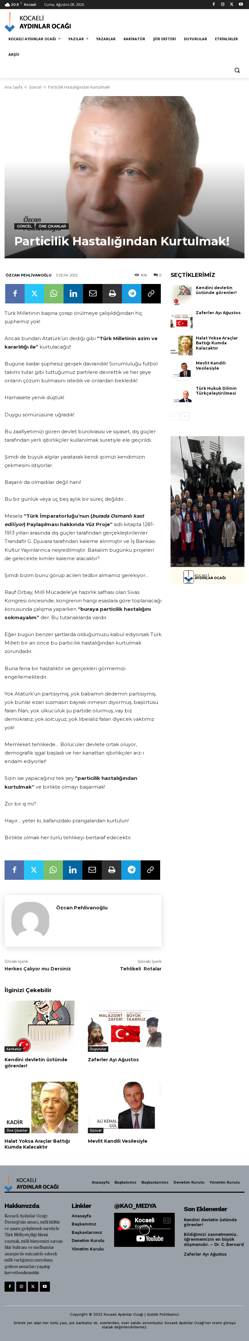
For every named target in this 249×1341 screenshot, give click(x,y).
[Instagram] (223, 4)
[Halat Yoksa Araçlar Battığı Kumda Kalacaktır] (41, 1107)
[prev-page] (175, 416)
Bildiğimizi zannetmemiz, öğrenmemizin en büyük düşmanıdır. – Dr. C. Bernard (214, 1239)
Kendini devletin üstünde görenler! (36, 1062)
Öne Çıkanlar (52, 226)
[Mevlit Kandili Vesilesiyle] (124, 1107)
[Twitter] (231, 4)
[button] (236, 70)
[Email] (92, 293)
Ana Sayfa (13, 87)
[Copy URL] (151, 293)
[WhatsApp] (54, 293)
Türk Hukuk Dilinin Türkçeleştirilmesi (216, 391)
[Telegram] (131, 293)
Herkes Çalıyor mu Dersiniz (38, 969)
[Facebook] (214, 4)
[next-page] (185, 416)
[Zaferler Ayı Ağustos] (124, 1026)
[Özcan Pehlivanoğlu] (30, 921)
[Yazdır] (112, 293)
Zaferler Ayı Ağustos (113, 1060)
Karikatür (13, 1049)
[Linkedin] (73, 293)
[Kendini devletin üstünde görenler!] (41, 1026)
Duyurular (98, 1049)
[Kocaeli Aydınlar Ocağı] (49, 22)
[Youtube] (240, 4)
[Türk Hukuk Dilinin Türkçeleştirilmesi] (182, 396)
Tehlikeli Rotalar (140, 969)
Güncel (35, 87)
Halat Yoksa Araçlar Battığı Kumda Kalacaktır (37, 1144)
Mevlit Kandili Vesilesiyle (118, 1141)
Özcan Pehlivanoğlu (29, 275)
